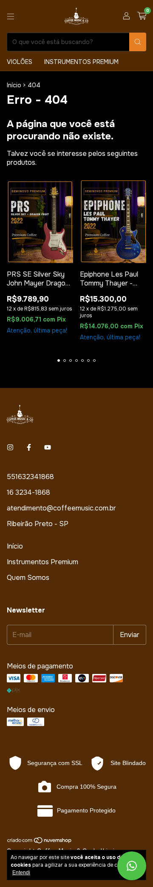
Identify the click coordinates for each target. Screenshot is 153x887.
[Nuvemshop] (40, 841)
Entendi (21, 873)
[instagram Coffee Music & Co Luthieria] (10, 447)
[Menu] (10, 16)
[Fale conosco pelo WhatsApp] (131, 865)
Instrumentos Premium (81, 62)
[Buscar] (137, 42)
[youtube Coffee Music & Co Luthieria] (47, 447)
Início (14, 85)
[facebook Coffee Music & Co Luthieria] (29, 447)
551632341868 (30, 476)
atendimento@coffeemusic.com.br (61, 508)
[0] (141, 16)
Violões (19, 62)
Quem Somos (28, 577)
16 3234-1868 (28, 492)
